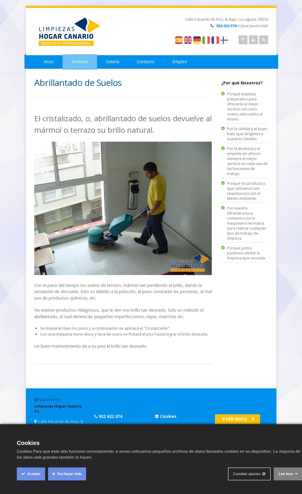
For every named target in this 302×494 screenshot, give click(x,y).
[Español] (179, 40)
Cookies (167, 416)
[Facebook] (243, 39)
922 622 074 (110, 416)
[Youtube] (253, 39)
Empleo (179, 61)
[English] (188, 40)
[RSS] (263, 39)
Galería (112, 61)
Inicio (49, 61)
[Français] (215, 40)
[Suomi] (229, 40)
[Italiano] (206, 40)
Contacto (146, 61)
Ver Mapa (236, 419)
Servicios (79, 61)
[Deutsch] (197, 40)
